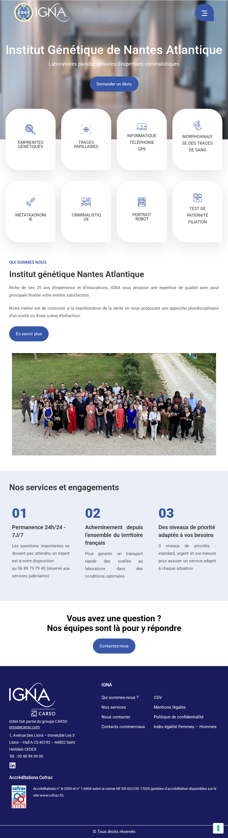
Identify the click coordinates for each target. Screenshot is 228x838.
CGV (158, 697)
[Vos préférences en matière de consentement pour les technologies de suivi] (218, 828)
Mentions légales (170, 707)
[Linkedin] (12, 765)
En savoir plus (30, 163)
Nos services (113, 707)
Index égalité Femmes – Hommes (185, 726)
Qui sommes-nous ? (119, 697)
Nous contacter (115, 716)
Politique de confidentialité (179, 716)
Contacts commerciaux (123, 726)
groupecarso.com (24, 727)
